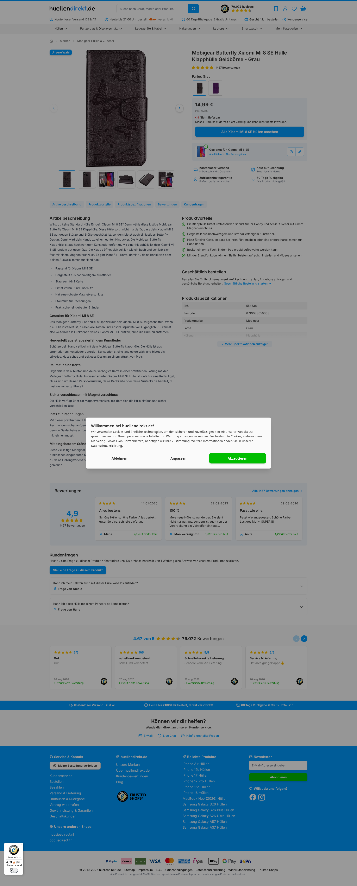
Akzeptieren (238, 458)
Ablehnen (119, 458)
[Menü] (20, 845)
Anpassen (178, 458)
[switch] (14, 870)
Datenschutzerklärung (106, 445)
